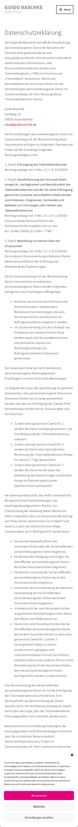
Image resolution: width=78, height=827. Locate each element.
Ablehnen (39, 806)
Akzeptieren (39, 795)
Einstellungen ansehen (39, 817)
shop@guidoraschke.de (20, 124)
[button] (72, 755)
